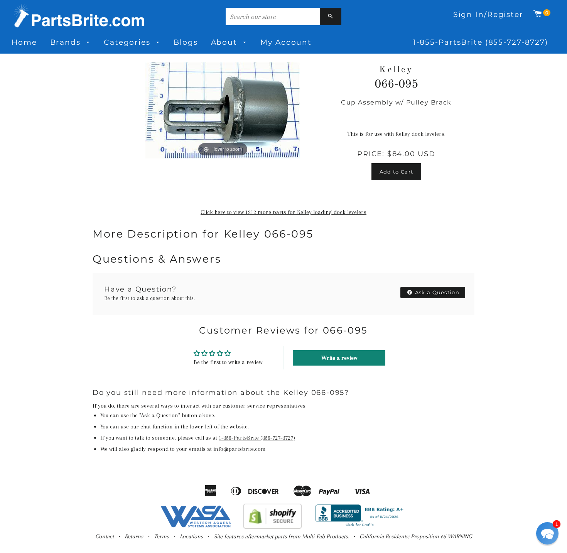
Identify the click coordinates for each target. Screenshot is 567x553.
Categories (128, 42)
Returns (134, 536)
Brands (66, 42)
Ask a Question (436, 292)
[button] (547, 533)
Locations (191, 536)
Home (24, 42)
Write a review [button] (339, 357)
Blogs (185, 42)
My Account (286, 42)
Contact (104, 536)
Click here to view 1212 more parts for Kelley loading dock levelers (283, 212)
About (225, 42)
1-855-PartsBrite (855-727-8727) (480, 42)
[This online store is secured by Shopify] (272, 526)
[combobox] (273, 16)
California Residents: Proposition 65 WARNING (415, 536)
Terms (161, 536)
